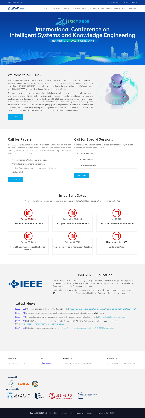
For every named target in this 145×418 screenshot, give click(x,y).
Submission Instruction (88, 166)
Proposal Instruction (87, 153)
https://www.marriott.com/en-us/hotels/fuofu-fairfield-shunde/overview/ (102, 309)
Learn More (15, 179)
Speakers (66, 9)
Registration (106, 9)
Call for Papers (79, 9)
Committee (56, 9)
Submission (94, 9)
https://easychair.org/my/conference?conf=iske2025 (43, 324)
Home (46, 9)
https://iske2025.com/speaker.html (112, 317)
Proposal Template (86, 159)
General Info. (119, 9)
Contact (132, 9)
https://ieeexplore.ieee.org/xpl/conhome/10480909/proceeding (88, 328)
